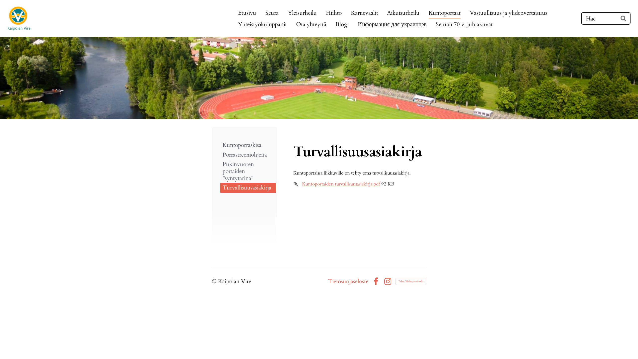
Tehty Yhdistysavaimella (410, 281)
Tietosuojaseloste (348, 281)
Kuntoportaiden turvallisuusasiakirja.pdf (341, 184)
